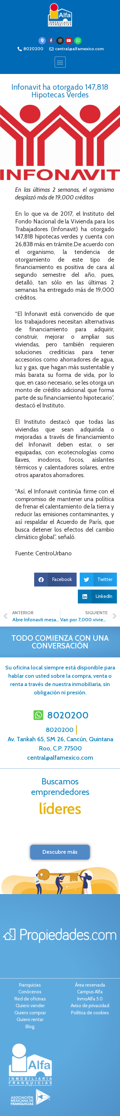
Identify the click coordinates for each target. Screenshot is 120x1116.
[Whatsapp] (78, 40)
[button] (60, 62)
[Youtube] (69, 40)
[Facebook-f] (51, 40)
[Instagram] (60, 40)
